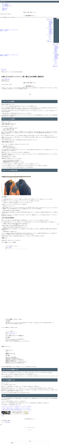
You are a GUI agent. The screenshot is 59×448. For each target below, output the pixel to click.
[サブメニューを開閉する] (7, 4)
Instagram (33, 427)
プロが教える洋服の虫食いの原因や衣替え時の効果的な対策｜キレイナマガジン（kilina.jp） (16, 409)
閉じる (17, 225)
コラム (3, 10)
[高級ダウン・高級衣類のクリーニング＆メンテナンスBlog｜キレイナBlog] (9, 30)
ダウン (3, 79)
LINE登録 (29, 427)
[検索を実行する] (26, 224)
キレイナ (26, 427)
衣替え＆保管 (7, 79)
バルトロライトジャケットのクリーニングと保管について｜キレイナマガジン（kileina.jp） (16, 406)
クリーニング (4, 6)
